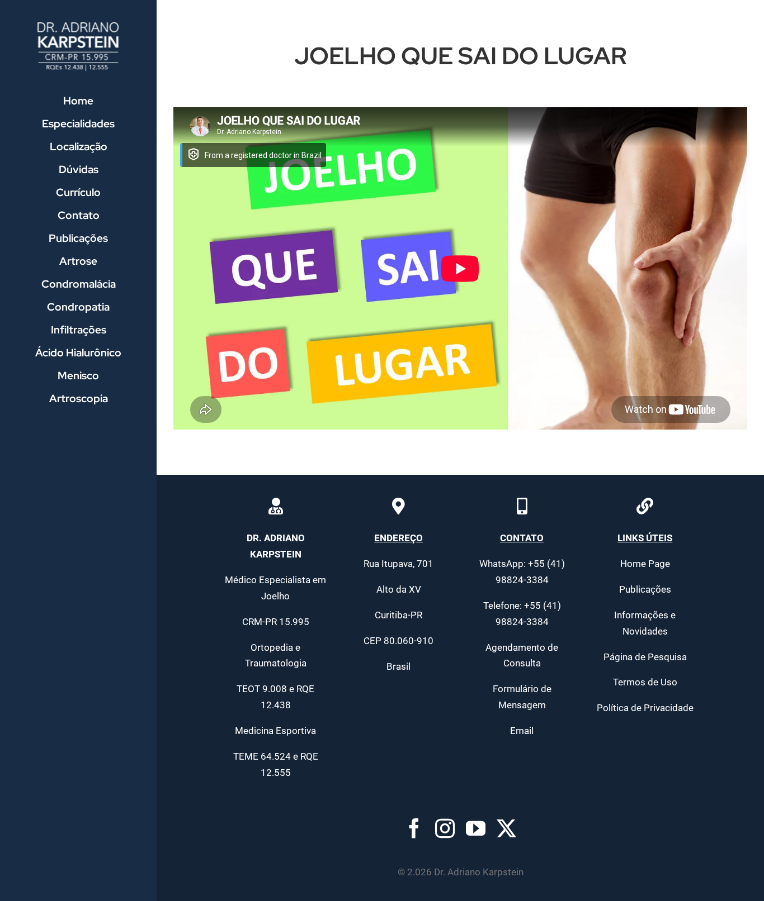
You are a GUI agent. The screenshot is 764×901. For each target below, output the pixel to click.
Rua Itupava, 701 (398, 563)
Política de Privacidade (645, 707)
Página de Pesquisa (645, 656)
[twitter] (506, 828)
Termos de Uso (645, 682)
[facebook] (414, 828)
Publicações (645, 589)
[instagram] (445, 828)
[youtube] (475, 828)
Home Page (645, 563)
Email (522, 730)
